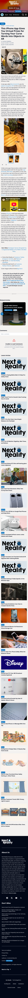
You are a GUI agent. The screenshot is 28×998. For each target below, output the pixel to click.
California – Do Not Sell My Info (9, 958)
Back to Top (5, 969)
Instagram (5, 259)
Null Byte (24, 11)
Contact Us (4, 955)
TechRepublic (7, 983)
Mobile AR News (14, 8)
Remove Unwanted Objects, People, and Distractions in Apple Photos (11, 910)
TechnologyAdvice (16, 980)
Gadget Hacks (11, 11)
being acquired (12, 217)
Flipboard (18, 259)
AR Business (16, 14)
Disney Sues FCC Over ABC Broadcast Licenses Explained (11, 674)
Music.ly (3, 195)
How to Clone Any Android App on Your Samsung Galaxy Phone (13, 914)
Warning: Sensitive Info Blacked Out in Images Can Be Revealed (13, 941)
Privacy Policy (5, 953)
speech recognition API (7, 86)
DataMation (21, 983)
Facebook (17, 257)
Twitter (22, 257)
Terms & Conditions (6, 950)
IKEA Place (10, 171)
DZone (19, 987)
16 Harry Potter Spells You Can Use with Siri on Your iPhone (13, 918)
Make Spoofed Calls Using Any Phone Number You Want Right (14, 937)
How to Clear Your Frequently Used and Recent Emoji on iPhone (13, 933)
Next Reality (18, 11)
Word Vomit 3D (15, 84)
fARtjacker (14, 220)
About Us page (12, 893)
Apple (6, 14)
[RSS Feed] (21, 898)
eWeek (14, 983)
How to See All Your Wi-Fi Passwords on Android (13, 907)
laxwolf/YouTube (17, 154)
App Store (19, 268)
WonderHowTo (4, 11)
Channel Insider (11, 987)
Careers (7, 960)
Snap (10, 14)
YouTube (11, 259)
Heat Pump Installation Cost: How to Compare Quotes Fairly (11, 604)
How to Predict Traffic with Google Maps (11, 922)
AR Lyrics (8, 213)
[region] (14, 136)
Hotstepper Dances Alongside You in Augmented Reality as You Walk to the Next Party (14, 249)
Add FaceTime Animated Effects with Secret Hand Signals (13, 925)
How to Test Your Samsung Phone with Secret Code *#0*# (14, 929)
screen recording (8, 175)
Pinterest (9, 266)
